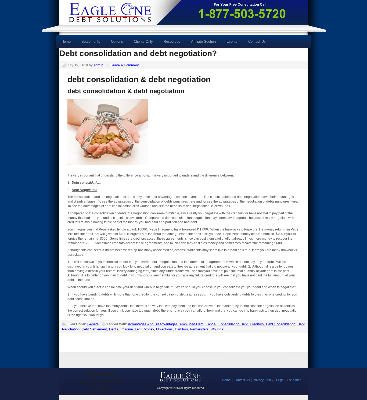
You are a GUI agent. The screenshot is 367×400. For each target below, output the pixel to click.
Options (114, 43)
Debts (113, 329)
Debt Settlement (94, 329)
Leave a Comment (124, 65)
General (93, 324)
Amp (183, 324)
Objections (164, 329)
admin (98, 65)
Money (149, 329)
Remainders (199, 329)
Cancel (211, 324)
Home (66, 41)
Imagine (126, 329)
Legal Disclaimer (288, 380)
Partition (181, 329)
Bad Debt (196, 324)
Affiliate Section (203, 41)
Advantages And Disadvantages (153, 324)
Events (232, 41)
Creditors (257, 324)
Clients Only (143, 41)
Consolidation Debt (233, 324)
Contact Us (257, 41)
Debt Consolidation (280, 324)
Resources (169, 43)
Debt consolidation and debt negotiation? (138, 53)
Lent (138, 329)
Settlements (90, 41)
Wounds (217, 329)
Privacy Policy (263, 380)
